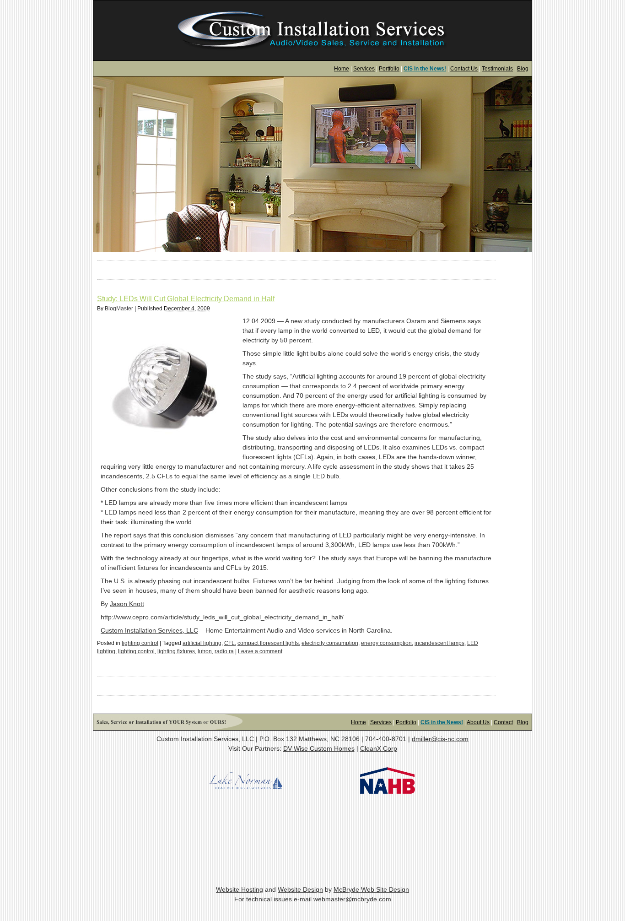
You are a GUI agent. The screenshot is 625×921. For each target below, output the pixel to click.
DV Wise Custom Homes (319, 748)
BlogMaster (119, 308)
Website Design (300, 889)
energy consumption (386, 643)
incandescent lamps (439, 643)
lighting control (140, 643)
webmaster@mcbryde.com (352, 899)
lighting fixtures (176, 651)
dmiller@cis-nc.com (440, 738)
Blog (522, 68)
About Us (478, 722)
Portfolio (389, 68)
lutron (205, 651)
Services (364, 68)
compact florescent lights (268, 643)
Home (341, 68)
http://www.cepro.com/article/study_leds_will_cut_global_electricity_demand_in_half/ (222, 617)
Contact (503, 722)
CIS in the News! (425, 68)
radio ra (224, 651)
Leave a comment (260, 651)
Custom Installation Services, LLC (149, 630)
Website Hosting (239, 889)
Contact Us (464, 68)
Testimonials (497, 68)
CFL (229, 643)
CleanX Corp (378, 748)
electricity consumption (330, 643)
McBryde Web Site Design (371, 889)
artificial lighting (202, 643)
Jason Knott (127, 603)
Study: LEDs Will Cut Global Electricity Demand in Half (186, 299)
